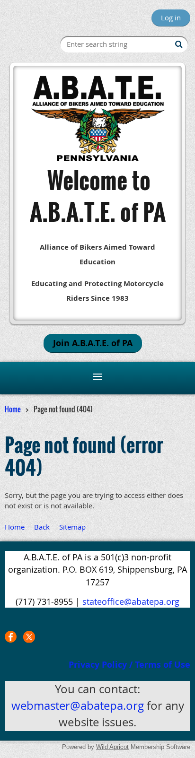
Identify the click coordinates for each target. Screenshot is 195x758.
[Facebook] (11, 637)
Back (42, 526)
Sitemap (72, 526)
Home (13, 409)
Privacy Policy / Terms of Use (129, 665)
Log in (171, 17)
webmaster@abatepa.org (77, 705)
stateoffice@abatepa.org (130, 601)
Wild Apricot (112, 746)
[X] (29, 637)
